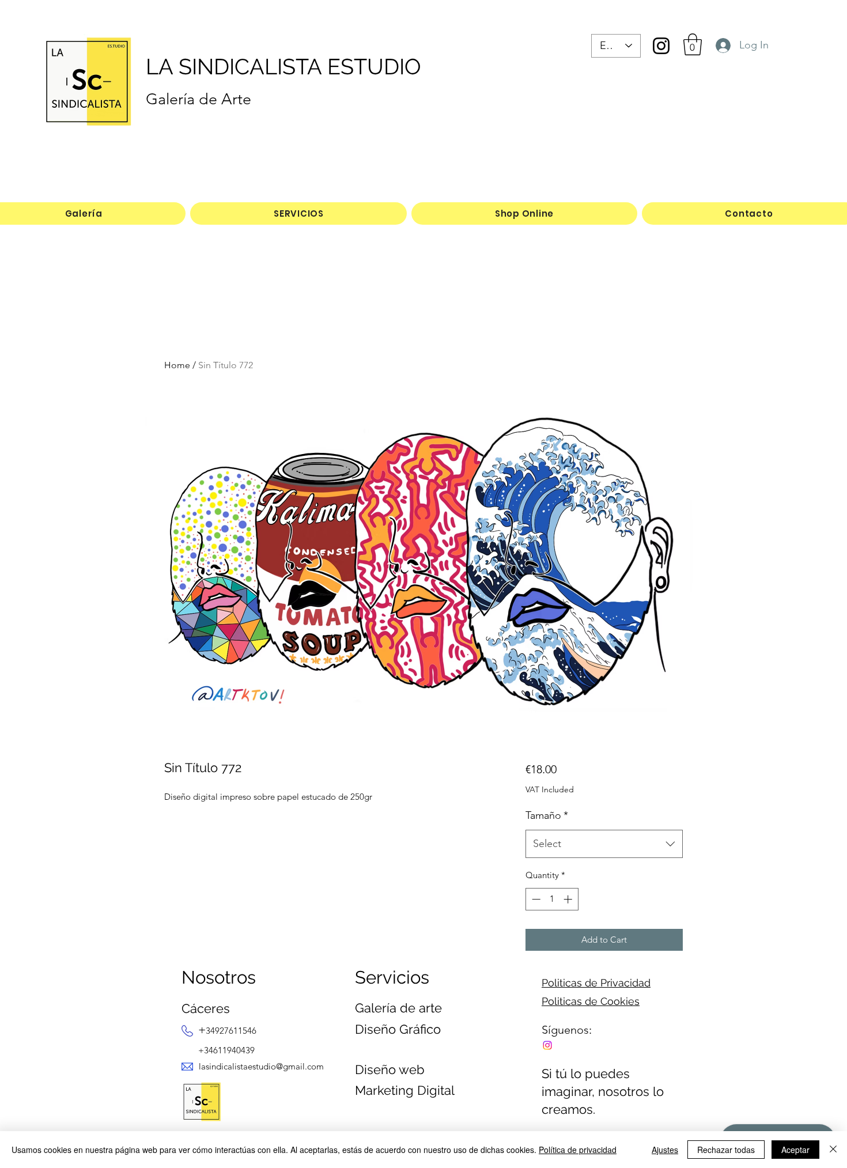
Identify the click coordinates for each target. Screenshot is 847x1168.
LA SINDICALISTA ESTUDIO (283, 67)
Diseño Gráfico (398, 1029)
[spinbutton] (551, 899)
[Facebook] (547, 1045)
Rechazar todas (726, 1149)
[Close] (833, 1149)
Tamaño (546, 815)
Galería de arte (398, 1007)
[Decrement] (535, 899)
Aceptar (795, 1149)
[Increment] (569, 899)
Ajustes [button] (665, 1149)
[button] (692, 44)
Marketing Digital (405, 1090)
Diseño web (390, 1069)
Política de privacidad (578, 1149)
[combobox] (604, 844)
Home (177, 365)
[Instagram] (661, 46)
